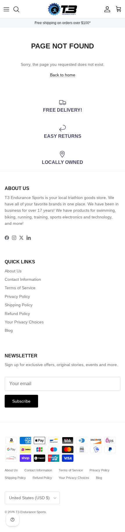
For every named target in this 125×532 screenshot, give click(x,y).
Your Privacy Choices (24, 322)
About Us (13, 271)
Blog (9, 330)
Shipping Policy (19, 305)
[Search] (19, 9)
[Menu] (6, 9)
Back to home (62, 75)
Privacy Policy (17, 296)
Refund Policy (17, 313)
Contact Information (23, 279)
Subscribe (21, 401)
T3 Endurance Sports (31, 512)
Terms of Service (20, 287)
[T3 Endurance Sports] (62, 9)
